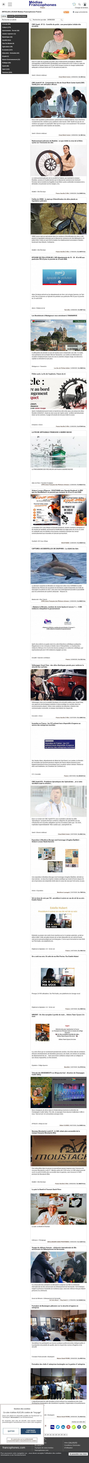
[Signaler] (47, 1427)
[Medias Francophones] (42, 4)
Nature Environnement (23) (11, 59)
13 (56, 1435)
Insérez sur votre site (78, 1422)
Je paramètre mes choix (78, 1454)
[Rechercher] (79, 4)
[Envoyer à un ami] (84, 1427)
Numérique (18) (7, 37)
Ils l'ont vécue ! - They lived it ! (59, 1300)
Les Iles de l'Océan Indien (62, 368)
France (68, 659)
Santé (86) (5, 66)
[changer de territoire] (74, 4)
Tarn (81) (67, 310)
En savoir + (39, 1445)
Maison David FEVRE (63, 1358)
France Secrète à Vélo (62, 193)
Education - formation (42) (10, 53)
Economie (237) (7, 50)
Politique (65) (6, 63)
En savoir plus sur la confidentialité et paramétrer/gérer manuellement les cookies (22, 1440)
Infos (70, 1443)
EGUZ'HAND (65, 543)
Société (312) (6, 40)
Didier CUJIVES (64, 1125)
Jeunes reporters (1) (9, 34)
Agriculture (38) (7, 46)
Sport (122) (6, 69)
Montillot (67, 1067)
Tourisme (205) (7, 72)
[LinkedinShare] (63, 1427)
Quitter (11, 1431)
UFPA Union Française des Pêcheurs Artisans (55, 484)
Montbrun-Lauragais (63, 892)
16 (64, 1435)
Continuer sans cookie (30, 1431)
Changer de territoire (81, 8)
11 (50, 1435)
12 (53, 1435)
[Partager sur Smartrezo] (52, 1427)
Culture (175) (6, 27)
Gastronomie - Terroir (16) (10, 30)
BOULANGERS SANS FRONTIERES (58, 1242)
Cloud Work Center (64, 77)
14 (59, 1435)
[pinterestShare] (68, 1427)
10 (48, 1435)
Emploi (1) (5, 56)
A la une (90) (6, 24)
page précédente (81, 12)
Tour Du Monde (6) (8, 43)
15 (61, 1435)
